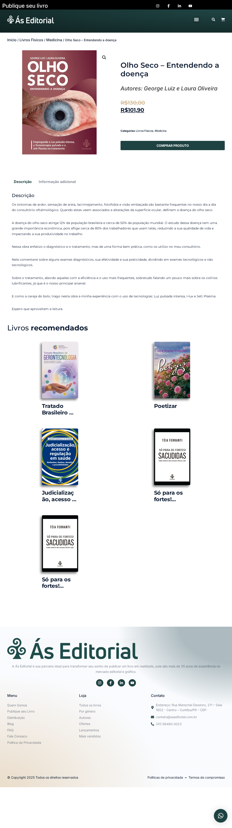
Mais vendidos (90, 736)
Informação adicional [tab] (57, 181)
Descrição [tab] (23, 181)
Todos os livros (90, 705)
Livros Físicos (31, 40)
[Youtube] (132, 682)
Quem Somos (17, 705)
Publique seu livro (25, 5)
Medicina (54, 40)
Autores (85, 718)
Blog (10, 724)
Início (12, 40)
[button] (196, 19)
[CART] (223, 19)
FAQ (10, 730)
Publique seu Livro (20, 711)
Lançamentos (89, 730)
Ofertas (84, 724)
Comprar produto (173, 145)
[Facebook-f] (110, 682)
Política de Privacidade (24, 742)
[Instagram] (99, 682)
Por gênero (87, 711)
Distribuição (16, 718)
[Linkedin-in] (121, 682)
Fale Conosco (17, 736)
